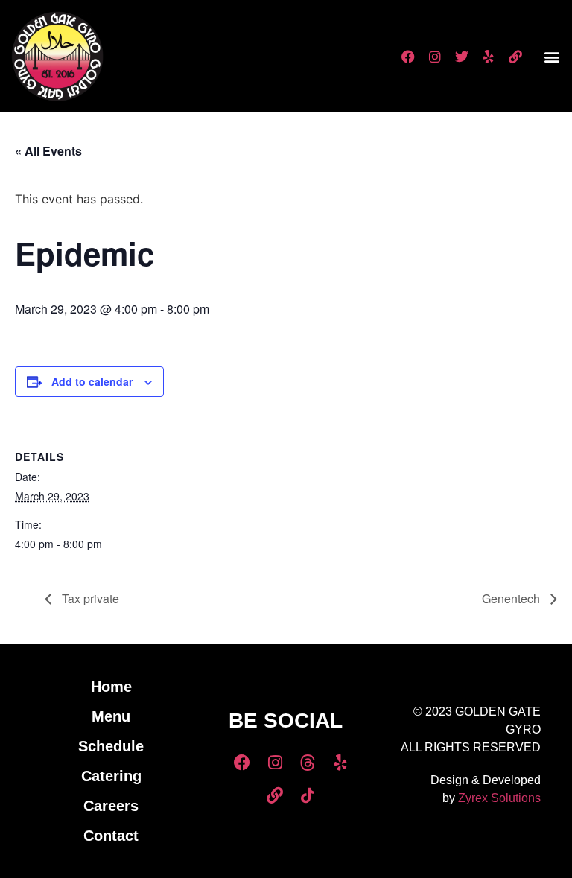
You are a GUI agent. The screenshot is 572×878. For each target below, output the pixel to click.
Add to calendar (92, 381)
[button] (552, 56)
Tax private (89, 598)
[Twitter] (461, 56)
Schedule (111, 746)
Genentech (512, 598)
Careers (111, 806)
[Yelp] (488, 56)
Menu (111, 716)
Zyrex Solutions (499, 798)
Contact (111, 835)
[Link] (515, 56)
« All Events (48, 150)
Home (111, 686)
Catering (111, 776)
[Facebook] (408, 56)
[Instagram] (435, 56)
